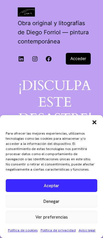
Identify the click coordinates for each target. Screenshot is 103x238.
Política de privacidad (58, 230)
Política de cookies (23, 230)
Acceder (78, 58)
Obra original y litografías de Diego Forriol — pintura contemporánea (53, 32)
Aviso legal (87, 230)
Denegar (51, 201)
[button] (94, 122)
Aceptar (51, 186)
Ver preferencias (51, 217)
